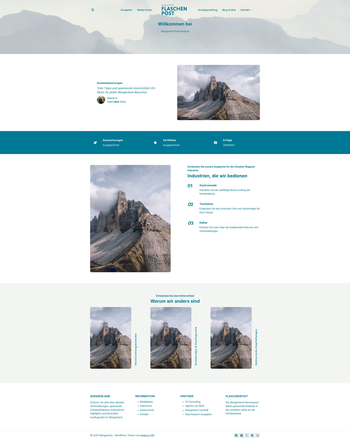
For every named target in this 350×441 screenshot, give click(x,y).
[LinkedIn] (252, 435)
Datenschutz (147, 410)
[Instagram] (241, 435)
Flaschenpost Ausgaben (198, 414)
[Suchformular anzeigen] (93, 10)
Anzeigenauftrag (207, 9)
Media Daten (144, 9)
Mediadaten (146, 401)
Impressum (146, 406)
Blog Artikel (229, 9)
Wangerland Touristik (196, 410)
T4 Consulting (192, 401)
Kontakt (144, 414)
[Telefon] (247, 435)
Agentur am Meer (194, 406)
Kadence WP (147, 435)
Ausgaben (126, 9)
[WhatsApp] (257, 435)
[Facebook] (236, 435)
